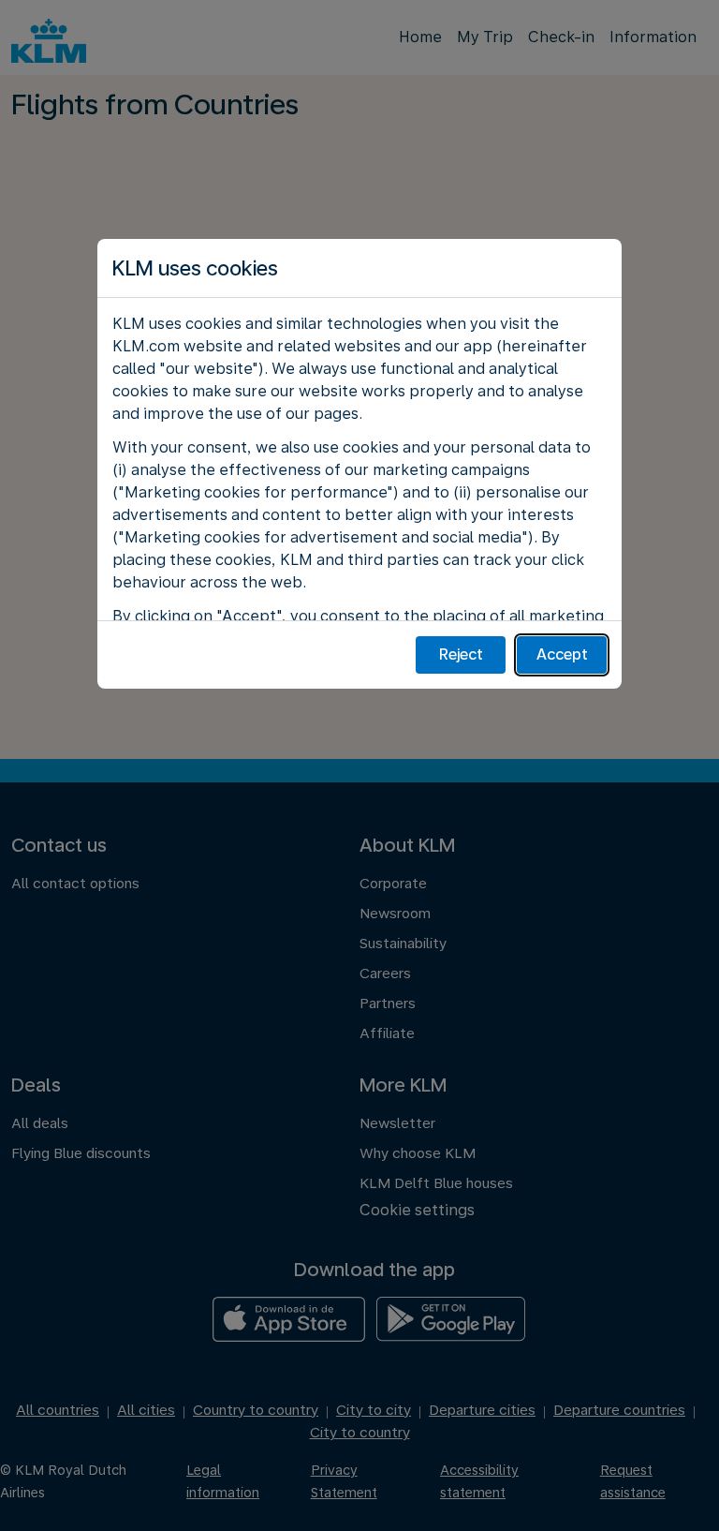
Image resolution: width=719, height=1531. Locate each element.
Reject (461, 654)
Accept (562, 654)
